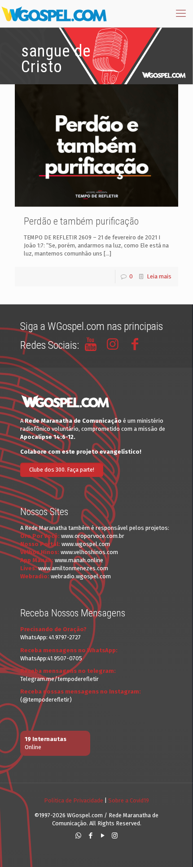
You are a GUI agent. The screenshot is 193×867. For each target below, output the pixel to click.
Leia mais (159, 276)
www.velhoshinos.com (89, 552)
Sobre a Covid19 (128, 800)
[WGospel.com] (54, 13)
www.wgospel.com (85, 544)
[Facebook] (90, 836)
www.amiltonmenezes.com (73, 568)
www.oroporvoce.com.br (92, 536)
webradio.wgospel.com (81, 576)
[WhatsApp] (78, 836)
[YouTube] (102, 836)
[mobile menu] (181, 13)
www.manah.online (79, 560)
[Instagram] (114, 836)
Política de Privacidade (73, 800)
